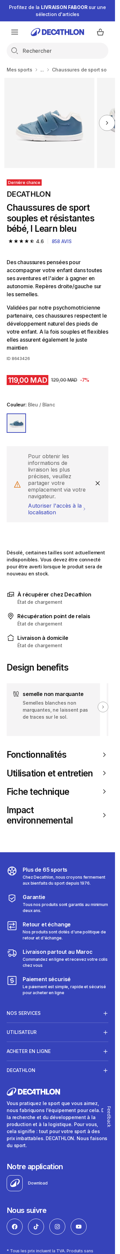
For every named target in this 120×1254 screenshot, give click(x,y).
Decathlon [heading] (21, 1070)
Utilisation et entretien (50, 773)
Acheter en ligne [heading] (29, 1051)
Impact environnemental (40, 815)
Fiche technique (38, 791)
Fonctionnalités (36, 754)
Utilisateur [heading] (22, 1032)
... (42, 69)
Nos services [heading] (24, 1013)
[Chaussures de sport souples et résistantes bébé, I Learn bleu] (49, 123)
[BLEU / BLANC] (16, 423)
